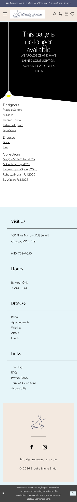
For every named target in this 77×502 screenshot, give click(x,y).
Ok (73, 493)
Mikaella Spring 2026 (16, 164)
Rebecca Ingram (13, 125)
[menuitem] (5, 14)
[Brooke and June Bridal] (38, 422)
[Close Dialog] (3, 493)
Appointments (20, 322)
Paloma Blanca (12, 120)
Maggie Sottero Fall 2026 (19, 159)
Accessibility (18, 388)
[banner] (27, 14)
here (48, 499)
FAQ (14, 372)
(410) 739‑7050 (21, 253)
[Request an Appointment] (66, 14)
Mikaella (8, 115)
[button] (5, 14)
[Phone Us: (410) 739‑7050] (61, 14)
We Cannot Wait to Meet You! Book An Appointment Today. (38, 3)
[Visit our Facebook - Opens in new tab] (31, 447)
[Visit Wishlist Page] (72, 14)
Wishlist (16, 327)
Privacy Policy (19, 378)
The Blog (17, 367)
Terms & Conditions (23, 383)
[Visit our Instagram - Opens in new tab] (44, 447)
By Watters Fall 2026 (15, 179)
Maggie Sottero (13, 109)
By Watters (9, 130)
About (15, 333)
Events (15, 338)
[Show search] (55, 14)
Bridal (6, 142)
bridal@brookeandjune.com (38, 459)
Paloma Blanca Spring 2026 (20, 169)
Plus (5, 147)
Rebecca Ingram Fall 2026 (19, 174)
